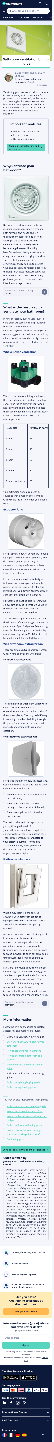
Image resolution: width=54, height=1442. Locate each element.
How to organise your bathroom (24, 1050)
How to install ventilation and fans (25, 1111)
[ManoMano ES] (24, 1435)
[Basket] (47, 4)
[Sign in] (40, 4)
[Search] (10, 11)
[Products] (4, 11)
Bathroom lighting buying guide (23, 1082)
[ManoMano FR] (4, 1435)
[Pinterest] (24, 1403)
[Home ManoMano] (19, 4)
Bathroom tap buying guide (21, 1087)
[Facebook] (11, 1403)
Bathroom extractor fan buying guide (26, 1106)
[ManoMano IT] (11, 1435)
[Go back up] (43, 1435)
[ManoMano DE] (18, 1435)
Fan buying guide (16, 1139)
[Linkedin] (4, 1403)
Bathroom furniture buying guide (24, 1125)
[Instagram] (18, 1403)
